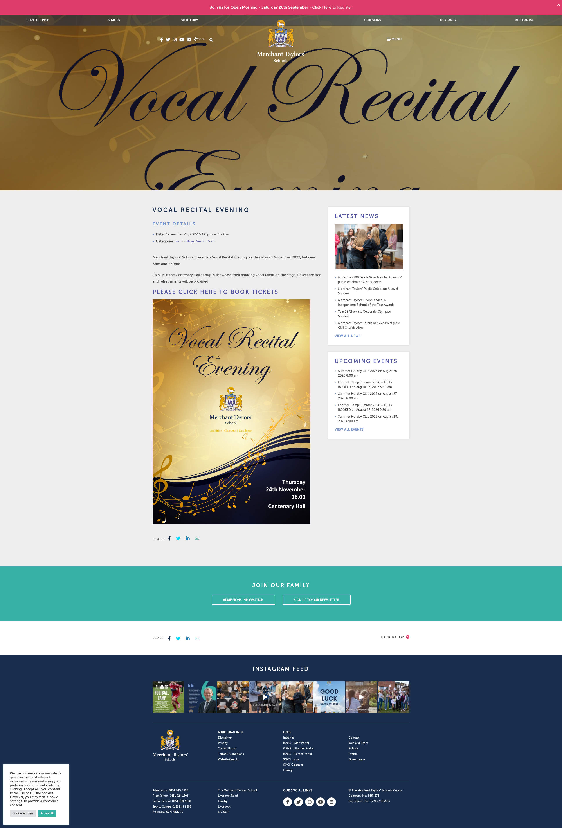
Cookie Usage (227, 748)
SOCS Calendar (293, 764)
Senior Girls (205, 241)
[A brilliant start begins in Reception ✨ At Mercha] (361, 697)
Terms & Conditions (231, 754)
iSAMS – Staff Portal (296, 743)
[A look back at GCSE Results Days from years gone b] (394, 697)
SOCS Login (291, 759)
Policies (353, 748)
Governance (357, 759)
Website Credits (228, 759)
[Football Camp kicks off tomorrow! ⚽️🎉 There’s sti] (168, 697)
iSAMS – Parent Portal (297, 754)
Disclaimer (225, 737)
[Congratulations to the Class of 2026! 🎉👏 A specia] (265, 697)
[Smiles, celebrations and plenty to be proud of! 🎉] (233, 697)
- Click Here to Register (330, 7)
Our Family (448, 20)
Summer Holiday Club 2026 (357, 371)
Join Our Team (358, 743)
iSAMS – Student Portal (298, 748)
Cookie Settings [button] (23, 813)
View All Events (349, 429)
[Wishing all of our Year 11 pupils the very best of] (329, 697)
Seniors (114, 20)
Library (287, 770)
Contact (354, 737)
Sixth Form (189, 20)
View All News (348, 336)
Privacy (223, 743)
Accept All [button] (47, 813)
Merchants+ (524, 20)
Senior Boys (185, 241)
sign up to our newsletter (316, 600)
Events (353, 754)
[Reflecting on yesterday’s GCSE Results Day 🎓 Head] (201, 697)
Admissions (372, 20)
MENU (396, 39)
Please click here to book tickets (216, 292)
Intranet (288, 737)
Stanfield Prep (38, 20)
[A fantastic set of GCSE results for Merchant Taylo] (297, 697)
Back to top (393, 637)
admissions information (243, 600)
